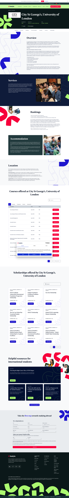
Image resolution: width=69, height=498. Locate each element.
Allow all (46, 254)
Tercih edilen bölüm (30, 430)
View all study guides (34, 404)
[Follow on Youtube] (16, 466)
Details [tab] (34, 245)
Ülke (14, 437)
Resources (39, 6)
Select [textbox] (14, 431)
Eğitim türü (14, 430)
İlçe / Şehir (29, 437)
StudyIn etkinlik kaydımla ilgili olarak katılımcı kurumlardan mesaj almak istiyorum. (24, 444)
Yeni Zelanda (36, 466)
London (24, 26)
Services (29, 6)
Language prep (35, 6)
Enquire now (56, 209)
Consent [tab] (22, 245)
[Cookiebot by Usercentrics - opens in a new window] (46, 243)
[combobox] (44, 424)
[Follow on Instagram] (19, 466)
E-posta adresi (15, 426)
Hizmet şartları (47, 496)
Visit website (31, 26)
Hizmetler (45, 459)
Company (47, 6)
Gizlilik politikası (52, 496)
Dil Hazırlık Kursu (46, 461)
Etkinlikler (45, 464)
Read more (13, 380)
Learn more (13, 303)
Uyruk (29, 426)
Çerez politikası (58, 496)
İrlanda (35, 465)
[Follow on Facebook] (13, 466)
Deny (23, 254)
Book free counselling (55, 6)
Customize (34, 254)
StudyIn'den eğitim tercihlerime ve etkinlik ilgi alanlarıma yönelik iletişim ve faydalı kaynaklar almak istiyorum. (28, 443)
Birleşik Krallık (36, 458)
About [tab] (46, 245)
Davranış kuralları (56, 463)
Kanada (35, 461)
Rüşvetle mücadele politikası (55, 460)
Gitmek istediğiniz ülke (45, 430)
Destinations (20, 6)
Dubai (35, 463)
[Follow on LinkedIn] (9, 466)
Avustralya (36, 460)
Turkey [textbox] (14, 438)
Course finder (25, 6)
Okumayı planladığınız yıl (45, 426)
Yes (42, 1)
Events (44, 6)
